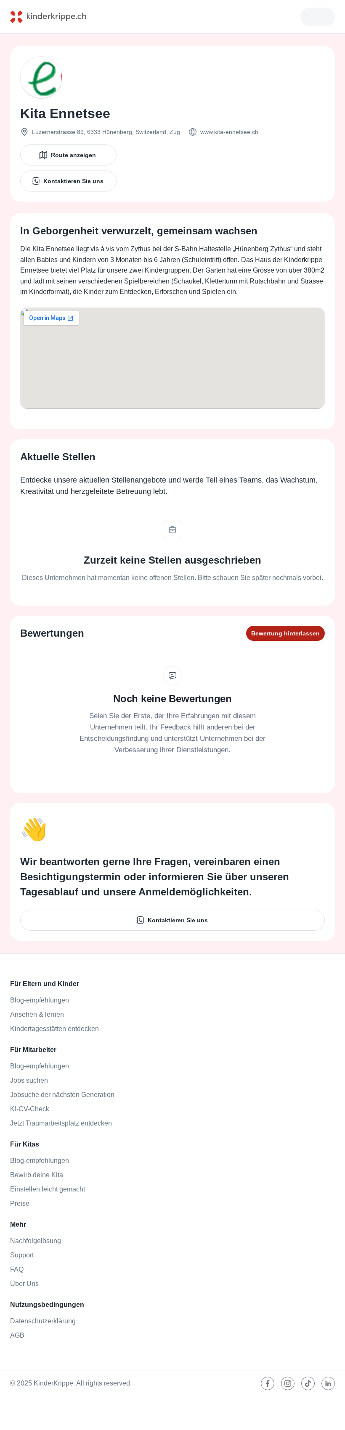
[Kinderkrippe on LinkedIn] (328, 1383)
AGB (17, 1335)
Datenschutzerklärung (43, 1321)
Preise (19, 1203)
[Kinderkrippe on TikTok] (308, 1383)
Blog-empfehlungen (39, 1000)
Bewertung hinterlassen (285, 633)
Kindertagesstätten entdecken (54, 1028)
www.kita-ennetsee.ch (229, 132)
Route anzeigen (73, 155)
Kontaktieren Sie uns (73, 181)
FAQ (17, 1269)
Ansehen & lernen (37, 1014)
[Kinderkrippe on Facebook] (267, 1383)
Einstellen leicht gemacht (47, 1189)
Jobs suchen (29, 1080)
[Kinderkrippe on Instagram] (288, 1383)
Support (22, 1255)
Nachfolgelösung (35, 1240)
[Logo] (54, 16)
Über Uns (24, 1283)
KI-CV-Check (29, 1109)
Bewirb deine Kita (36, 1174)
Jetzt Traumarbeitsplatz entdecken (61, 1123)
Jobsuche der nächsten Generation (62, 1094)
